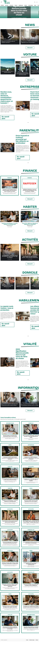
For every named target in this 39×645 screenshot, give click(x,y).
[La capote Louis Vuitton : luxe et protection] (23, 316)
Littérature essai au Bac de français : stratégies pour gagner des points (10, 607)
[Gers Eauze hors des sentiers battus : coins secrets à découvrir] (10, 515)
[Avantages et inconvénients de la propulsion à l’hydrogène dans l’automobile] (22, 69)
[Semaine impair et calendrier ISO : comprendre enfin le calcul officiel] (10, 399)
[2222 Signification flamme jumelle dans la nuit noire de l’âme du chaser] (7, 362)
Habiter (30, 207)
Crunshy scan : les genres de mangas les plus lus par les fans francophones (31, 607)
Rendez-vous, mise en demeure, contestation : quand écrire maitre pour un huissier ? (6, 97)
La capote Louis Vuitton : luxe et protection (6, 308)
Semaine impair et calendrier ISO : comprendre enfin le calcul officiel (10, 436)
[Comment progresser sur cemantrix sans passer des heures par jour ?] (10, 536)
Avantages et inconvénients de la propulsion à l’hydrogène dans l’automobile (22, 73)
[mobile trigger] (2, 2)
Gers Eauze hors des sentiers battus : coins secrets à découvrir (30, 257)
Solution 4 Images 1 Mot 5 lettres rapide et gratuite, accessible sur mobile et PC (10, 563)
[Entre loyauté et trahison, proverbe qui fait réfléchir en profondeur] (7, 147)
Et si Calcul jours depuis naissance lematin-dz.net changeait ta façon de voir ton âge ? (10, 627)
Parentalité (31, 529)
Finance (30, 171)
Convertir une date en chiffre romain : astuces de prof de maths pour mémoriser (10, 585)
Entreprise (31, 444)
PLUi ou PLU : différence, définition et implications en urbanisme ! (30, 224)
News (30, 25)
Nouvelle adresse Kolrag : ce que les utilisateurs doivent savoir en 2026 (31, 627)
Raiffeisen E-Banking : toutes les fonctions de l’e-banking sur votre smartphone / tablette (30, 190)
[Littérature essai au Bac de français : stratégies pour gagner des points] (10, 600)
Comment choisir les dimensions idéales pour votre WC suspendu (22, 286)
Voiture (30, 54)
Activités (30, 239)
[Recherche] (34, 2)
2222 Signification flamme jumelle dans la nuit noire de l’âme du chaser (19, 9)
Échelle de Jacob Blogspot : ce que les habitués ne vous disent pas (10, 224)
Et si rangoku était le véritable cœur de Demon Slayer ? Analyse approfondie (31, 522)
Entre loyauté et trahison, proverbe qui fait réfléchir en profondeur (22, 139)
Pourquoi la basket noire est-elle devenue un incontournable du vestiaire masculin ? (9, 41)
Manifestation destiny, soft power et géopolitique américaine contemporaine (31, 563)
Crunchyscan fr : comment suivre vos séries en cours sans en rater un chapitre (10, 256)
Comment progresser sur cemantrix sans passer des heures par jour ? (10, 543)
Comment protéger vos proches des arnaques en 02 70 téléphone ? (31, 585)
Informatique (10, 423)
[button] (29, 122)
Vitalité (30, 344)
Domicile (30, 272)
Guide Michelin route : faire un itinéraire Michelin (8, 72)
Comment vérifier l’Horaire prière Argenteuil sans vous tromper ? (31, 501)
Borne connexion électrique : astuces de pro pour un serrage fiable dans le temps (7, 285)
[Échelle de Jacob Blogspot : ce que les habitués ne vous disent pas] (9, 216)
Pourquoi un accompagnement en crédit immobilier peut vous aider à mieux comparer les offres (9, 190)
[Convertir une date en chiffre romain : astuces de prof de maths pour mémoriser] (10, 578)
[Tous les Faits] (7, 2)
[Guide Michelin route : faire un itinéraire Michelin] (7, 66)
